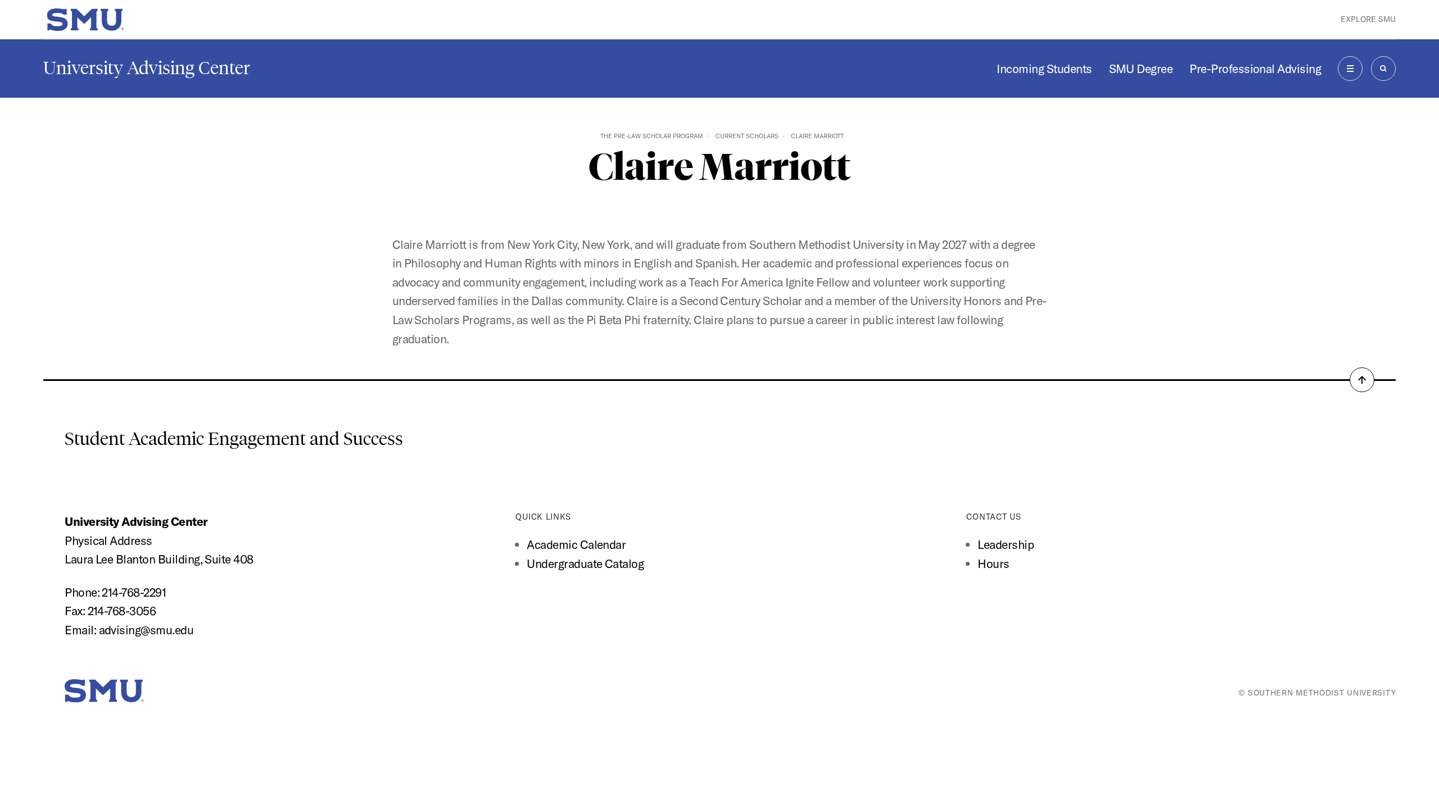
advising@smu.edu (146, 629)
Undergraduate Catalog (585, 563)
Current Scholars (747, 136)
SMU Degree (1141, 68)
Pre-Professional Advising (1255, 68)
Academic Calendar (576, 544)
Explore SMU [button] (1368, 19)
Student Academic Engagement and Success (234, 439)
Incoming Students (1044, 68)
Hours (993, 563)
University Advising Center (146, 68)
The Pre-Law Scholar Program (651, 136)
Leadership (1006, 544)
